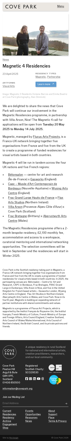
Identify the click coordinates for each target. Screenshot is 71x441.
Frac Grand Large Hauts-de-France (31, 197)
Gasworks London (48, 291)
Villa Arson (15, 206)
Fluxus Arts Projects (46, 136)
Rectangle (13, 438)
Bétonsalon (15, 174)
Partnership (53, 77)
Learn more (46, 84)
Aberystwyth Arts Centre (15, 297)
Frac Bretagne (17, 216)
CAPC (16, 285)
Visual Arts (9, 86)
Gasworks (37, 179)
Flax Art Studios (35, 294)
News (6, 59)
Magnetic (41, 77)
